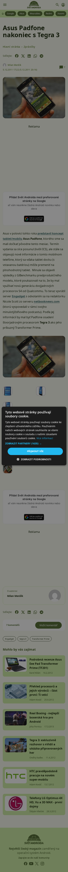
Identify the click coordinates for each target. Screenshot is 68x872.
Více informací (44, 438)
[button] (34, 443)
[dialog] (34, 436)
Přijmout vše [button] (35, 451)
